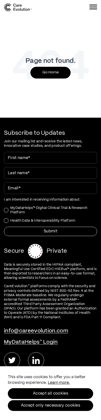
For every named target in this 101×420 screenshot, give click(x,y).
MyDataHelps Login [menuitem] (31, 342)
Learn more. (59, 383)
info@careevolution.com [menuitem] (36, 330)
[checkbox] (50, 214)
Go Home (50, 72)
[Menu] (93, 8)
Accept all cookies (50, 393)
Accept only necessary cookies (50, 405)
